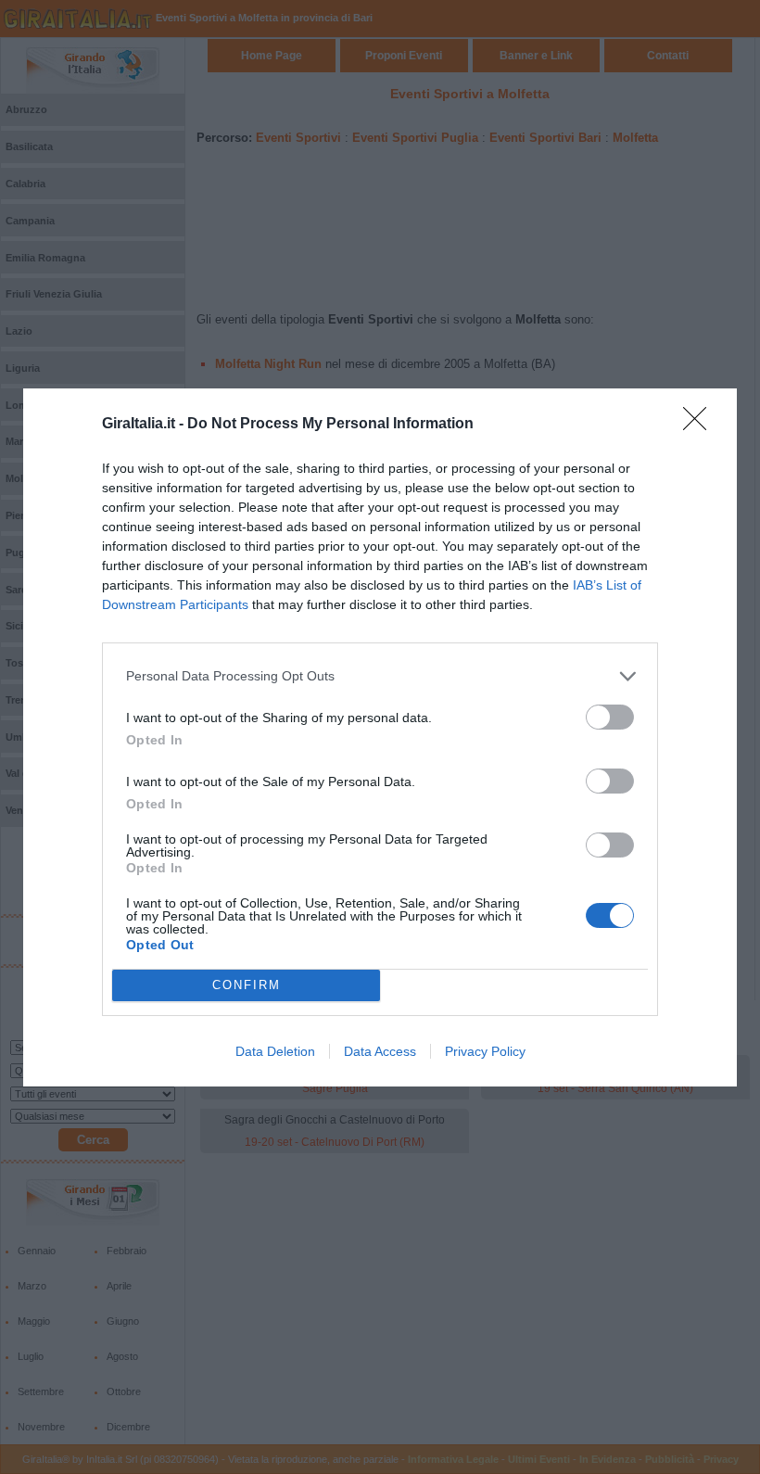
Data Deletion (275, 1051)
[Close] (700, 424)
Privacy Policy (485, 1051)
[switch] (610, 717)
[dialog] (380, 737)
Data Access (380, 1051)
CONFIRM (246, 985)
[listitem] (380, 676)
